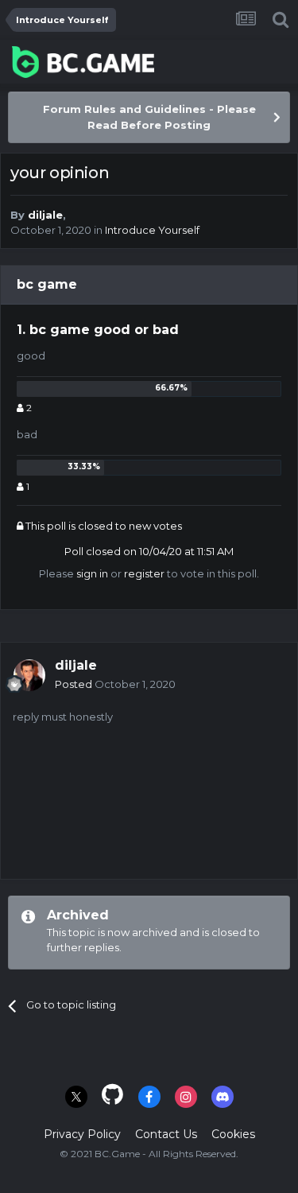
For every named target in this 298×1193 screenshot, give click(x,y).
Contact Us (166, 1134)
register (144, 573)
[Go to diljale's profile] (29, 675)
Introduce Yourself (152, 229)
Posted (115, 684)
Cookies (233, 1134)
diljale (45, 214)
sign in (92, 573)
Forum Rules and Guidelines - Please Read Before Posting (149, 117)
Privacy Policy (82, 1134)
